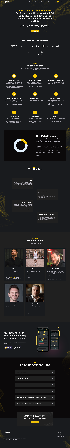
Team (42, 1)
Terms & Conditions (60, 436)
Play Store (18, 347)
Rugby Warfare (12, 277)
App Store (9, 347)
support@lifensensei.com (61, 434)
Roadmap (37, 1)
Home (25, 1)
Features (31, 1)
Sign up (62, 1)
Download (48, 1)
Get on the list (35, 31)
